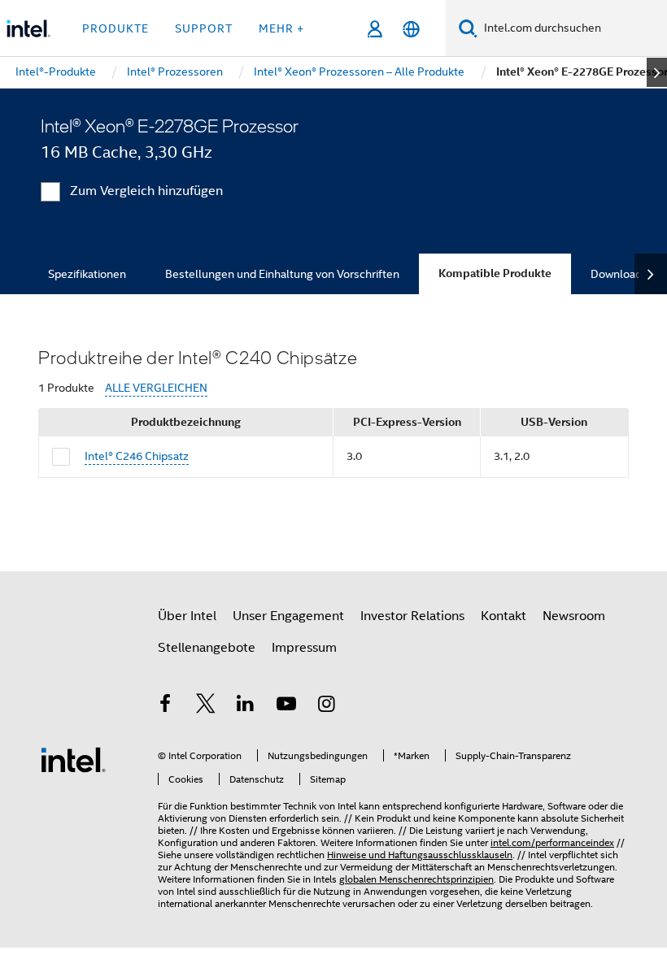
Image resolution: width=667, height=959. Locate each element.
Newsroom (574, 616)
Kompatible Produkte (494, 273)
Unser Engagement (288, 616)
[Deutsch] (411, 29)
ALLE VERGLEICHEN (156, 388)
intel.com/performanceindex (552, 842)
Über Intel (187, 616)
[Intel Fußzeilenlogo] (73, 759)
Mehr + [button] (281, 28)
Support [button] (204, 28)
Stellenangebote (206, 648)
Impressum (304, 648)
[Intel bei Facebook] (165, 706)
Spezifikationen (87, 274)
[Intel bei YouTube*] (286, 706)
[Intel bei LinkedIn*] (245, 706)
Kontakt (503, 616)
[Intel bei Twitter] (206, 706)
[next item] (657, 72)
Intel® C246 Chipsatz (137, 456)
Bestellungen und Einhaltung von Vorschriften (282, 274)
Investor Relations (412, 616)
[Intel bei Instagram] (326, 706)
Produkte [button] (115, 28)
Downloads (619, 274)
